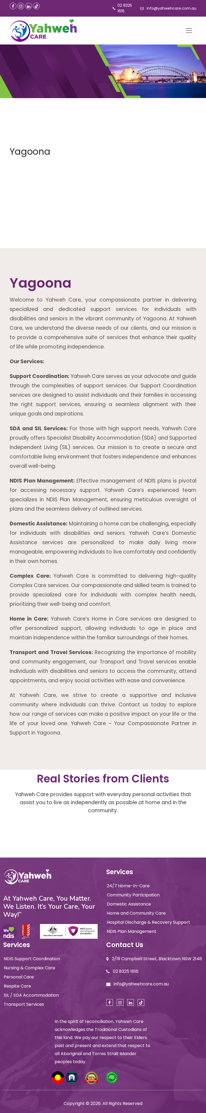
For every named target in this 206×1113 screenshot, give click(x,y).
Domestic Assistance (129, 904)
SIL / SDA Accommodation (31, 995)
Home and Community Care (136, 913)
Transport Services (24, 1004)
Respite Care (17, 986)
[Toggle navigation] (188, 30)
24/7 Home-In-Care (128, 886)
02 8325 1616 (124, 8)
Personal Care (19, 977)
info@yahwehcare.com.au (171, 8)
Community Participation (133, 895)
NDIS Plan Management (131, 931)
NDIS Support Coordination (32, 959)
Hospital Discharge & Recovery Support (148, 922)
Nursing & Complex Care (29, 968)
